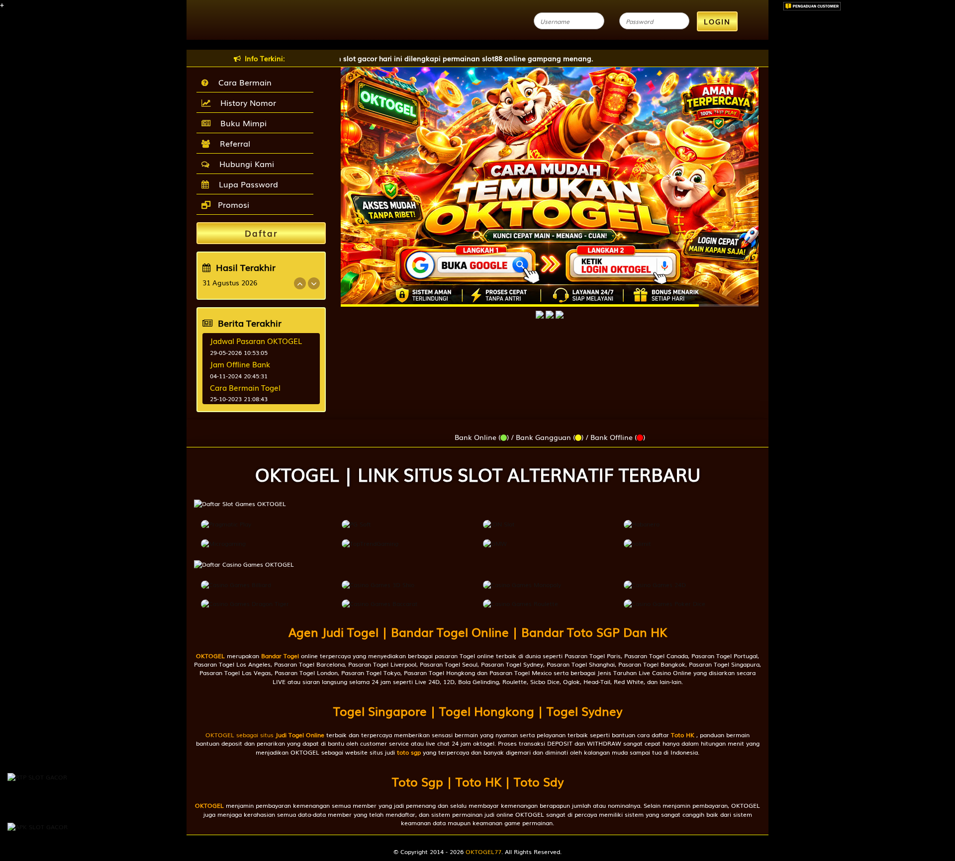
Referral (232, 143)
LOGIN (717, 21)
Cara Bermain (242, 82)
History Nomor (245, 102)
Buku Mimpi (241, 123)
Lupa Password (246, 184)
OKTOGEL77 (483, 851)
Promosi (232, 204)
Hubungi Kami (244, 164)
